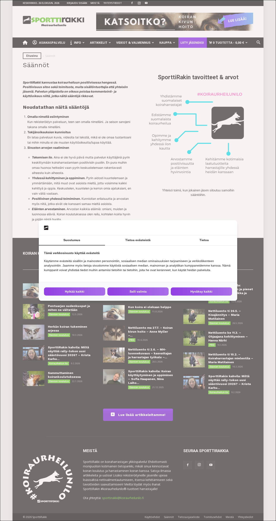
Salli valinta (138, 291)
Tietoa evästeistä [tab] (138, 240)
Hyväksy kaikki (201, 291)
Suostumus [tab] (71, 240)
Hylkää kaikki (74, 291)
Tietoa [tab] (204, 240)
